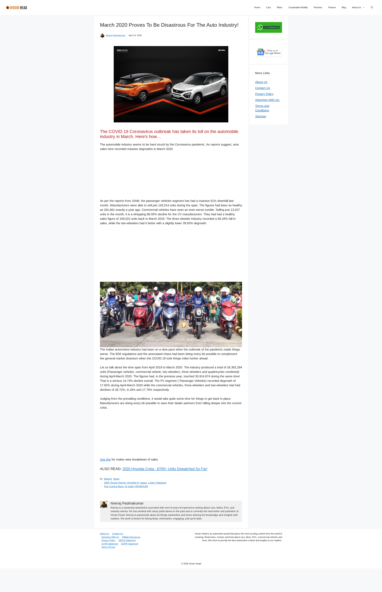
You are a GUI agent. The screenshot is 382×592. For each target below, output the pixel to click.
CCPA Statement (109, 544)
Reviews (318, 7)
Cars (268, 7)
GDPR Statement (129, 544)
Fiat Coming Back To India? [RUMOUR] (126, 486)
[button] (372, 7)
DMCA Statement (127, 540)
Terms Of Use (108, 547)
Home (257, 7)
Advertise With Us (110, 537)
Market (108, 479)
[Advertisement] (171, 176)
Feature (332, 7)
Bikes (279, 7)
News (116, 479)
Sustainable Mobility (298, 7)
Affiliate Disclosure (131, 537)
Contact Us (262, 88)
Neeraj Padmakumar (115, 35)
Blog (344, 7)
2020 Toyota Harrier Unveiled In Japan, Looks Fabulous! (135, 482)
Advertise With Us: (267, 100)
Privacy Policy (264, 94)
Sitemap (260, 116)
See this (105, 459)
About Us (356, 7)
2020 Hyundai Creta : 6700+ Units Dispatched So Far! (165, 469)
